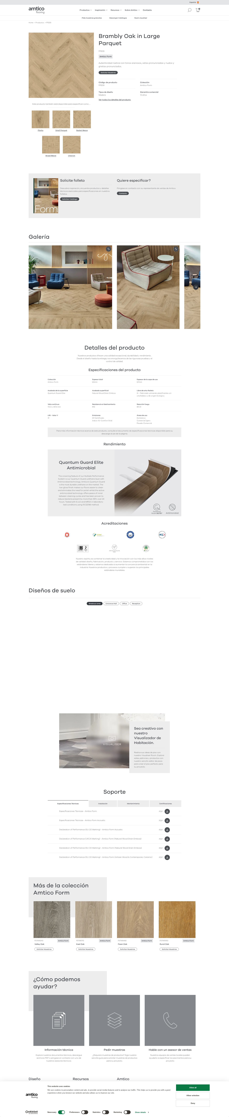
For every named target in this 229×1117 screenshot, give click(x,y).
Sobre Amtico (131, 10)
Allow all (193, 1088)
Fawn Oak (122, 944)
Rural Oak (164, 944)
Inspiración (100, 10)
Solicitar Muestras (108, 72)
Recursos (115, 10)
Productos (84, 10)
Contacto (147, 10)
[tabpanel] (114, 834)
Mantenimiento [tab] (133, 804)
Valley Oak (39, 944)
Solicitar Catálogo (69, 199)
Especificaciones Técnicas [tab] (68, 804)
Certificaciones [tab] (165, 804)
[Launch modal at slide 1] (176, 249)
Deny (193, 1103)
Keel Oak (80, 944)
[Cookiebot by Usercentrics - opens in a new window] (31, 1112)
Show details (140, 1112)
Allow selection (192, 1095)
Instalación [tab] (102, 804)
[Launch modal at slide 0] (108, 249)
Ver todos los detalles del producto (115, 99)
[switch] (84, 1112)
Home (31, 22)
